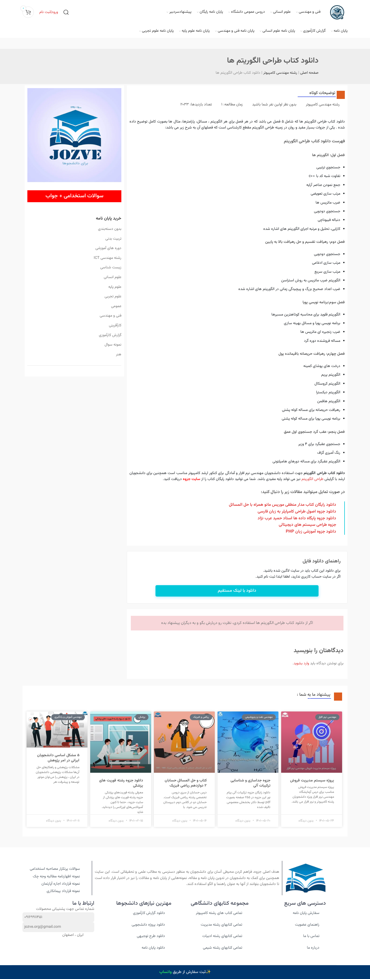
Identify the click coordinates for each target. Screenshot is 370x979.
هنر (118, 355)
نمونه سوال (113, 345)
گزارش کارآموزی (110, 335)
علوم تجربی (113, 297)
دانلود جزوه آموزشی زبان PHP (311, 531)
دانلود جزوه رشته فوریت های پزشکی (121, 783)
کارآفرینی (115, 326)
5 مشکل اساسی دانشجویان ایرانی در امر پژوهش (58, 758)
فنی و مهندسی (110, 316)
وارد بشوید (301, 663)
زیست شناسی (110, 267)
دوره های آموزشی (108, 248)
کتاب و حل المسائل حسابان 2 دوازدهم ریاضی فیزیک (186, 783)
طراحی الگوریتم (312, 479)
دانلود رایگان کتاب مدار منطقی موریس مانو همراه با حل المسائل (282, 504)
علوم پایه (114, 287)
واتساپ (165, 972)
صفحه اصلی (309, 73)
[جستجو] (66, 12)
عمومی (116, 306)
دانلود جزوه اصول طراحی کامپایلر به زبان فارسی (297, 511)
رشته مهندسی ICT (107, 258)
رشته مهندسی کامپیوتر (280, 73)
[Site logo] (337, 12)
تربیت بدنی (113, 239)
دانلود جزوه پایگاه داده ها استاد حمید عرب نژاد (297, 518)
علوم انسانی (112, 277)
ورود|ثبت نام (48, 12)
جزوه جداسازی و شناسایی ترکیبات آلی (250, 783)
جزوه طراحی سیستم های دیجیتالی (307, 524)
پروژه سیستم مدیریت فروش (312, 781)
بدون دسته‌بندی (109, 229)
